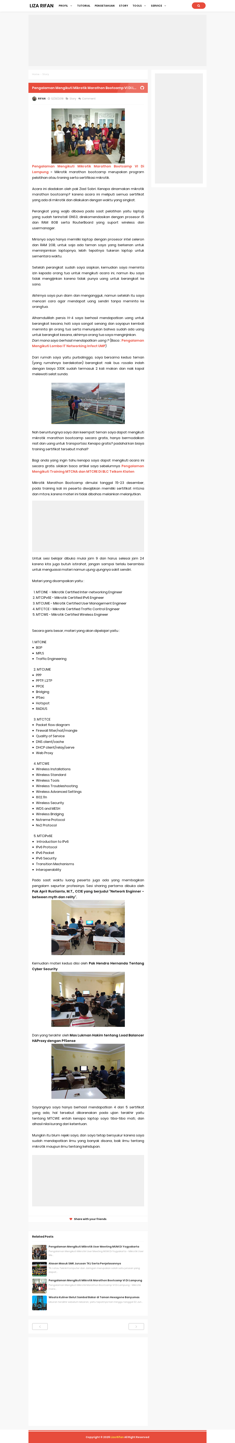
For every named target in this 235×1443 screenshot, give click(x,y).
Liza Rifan (117, 1437)
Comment (89, 98)
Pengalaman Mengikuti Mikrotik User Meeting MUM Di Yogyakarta (94, 1246)
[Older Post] (136, 1326)
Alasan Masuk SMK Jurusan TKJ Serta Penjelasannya (85, 1263)
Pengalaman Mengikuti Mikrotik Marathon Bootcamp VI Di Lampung (95, 1280)
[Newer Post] (40, 1326)
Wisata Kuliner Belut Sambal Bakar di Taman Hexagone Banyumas (94, 1297)
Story (73, 98)
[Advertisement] (117, 40)
